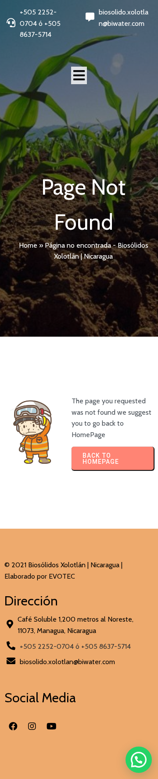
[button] (139, 760)
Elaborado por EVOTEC (39, 576)
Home (28, 245)
